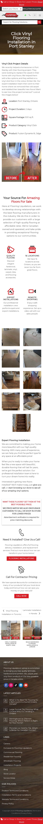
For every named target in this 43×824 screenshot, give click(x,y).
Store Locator (10, 774)
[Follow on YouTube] (26, 685)
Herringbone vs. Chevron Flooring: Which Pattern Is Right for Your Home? (23, 721)
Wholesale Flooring (12, 761)
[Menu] (40, 15)
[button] (12, 9)
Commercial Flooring (13, 752)
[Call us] (30, 15)
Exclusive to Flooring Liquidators (18, 748)
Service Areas (9, 778)
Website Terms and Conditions (15, 799)
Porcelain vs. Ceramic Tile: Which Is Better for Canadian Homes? (23, 729)
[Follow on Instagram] (11, 685)
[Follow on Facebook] (6, 685)
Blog (6, 769)
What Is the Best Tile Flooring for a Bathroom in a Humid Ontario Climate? (23, 702)
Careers (7, 744)
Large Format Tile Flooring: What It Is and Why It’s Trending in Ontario (23, 711)
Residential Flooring (12, 757)
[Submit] (39, 22)
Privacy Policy (8, 804)
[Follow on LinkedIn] (21, 685)
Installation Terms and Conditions (16, 795)
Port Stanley (24, 101)
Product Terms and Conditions (15, 791)
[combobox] (20, 22)
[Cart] (35, 15)
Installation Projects (12, 765)
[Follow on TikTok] (16, 685)
